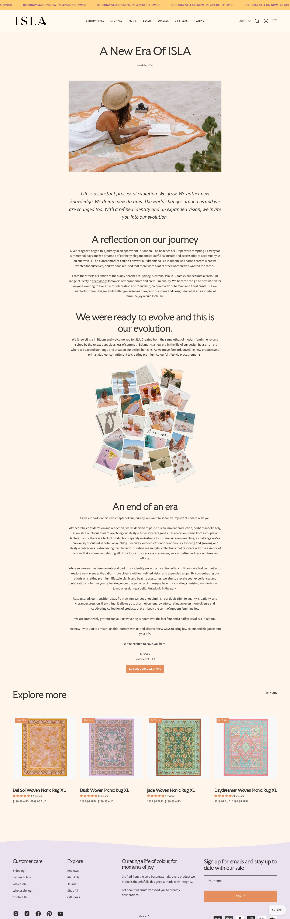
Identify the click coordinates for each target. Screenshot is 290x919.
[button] (132, 21)
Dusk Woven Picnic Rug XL (104, 790)
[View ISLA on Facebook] (38, 914)
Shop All (72, 890)
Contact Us (20, 897)
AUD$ (242, 21)
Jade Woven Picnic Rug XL (171, 790)
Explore (75, 861)
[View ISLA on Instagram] (15, 914)
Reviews (73, 870)
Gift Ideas (73, 897)
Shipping (19, 870)
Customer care (27, 861)
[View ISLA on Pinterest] (49, 914)
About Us (73, 877)
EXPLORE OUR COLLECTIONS (145, 669)
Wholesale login (23, 890)
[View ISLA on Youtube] (60, 914)
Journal (72, 884)
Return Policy (22, 877)
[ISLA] (31, 21)
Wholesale (20, 884)
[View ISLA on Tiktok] (26, 914)
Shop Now (271, 693)
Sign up (240, 896)
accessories (99, 281)
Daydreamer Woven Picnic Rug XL (245, 790)
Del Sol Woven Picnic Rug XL (39, 790)
